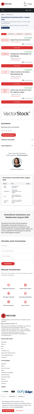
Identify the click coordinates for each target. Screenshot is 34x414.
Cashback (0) (28, 34)
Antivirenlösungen (5, 377)
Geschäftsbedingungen (7, 355)
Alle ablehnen (19, 410)
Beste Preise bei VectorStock (20, 40)
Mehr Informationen (15, 42)
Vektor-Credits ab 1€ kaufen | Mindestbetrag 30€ (20, 73)
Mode (2, 370)
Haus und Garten (5, 368)
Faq (2, 348)
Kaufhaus (3, 383)
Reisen (3, 366)
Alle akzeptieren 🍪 (8, 410)
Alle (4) (4, 34)
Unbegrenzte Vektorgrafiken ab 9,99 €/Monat (20, 55)
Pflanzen (3, 379)
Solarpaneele (4, 381)
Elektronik (3, 363)
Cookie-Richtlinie (18, 407)
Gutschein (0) (10, 34)
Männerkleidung (5, 374)
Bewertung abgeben (8, 135)
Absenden (7, 263)
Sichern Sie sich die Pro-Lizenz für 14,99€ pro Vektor (20, 91)
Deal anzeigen (17, 47)
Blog (2, 346)
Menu (27, 10)
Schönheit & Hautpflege (7, 372)
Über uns (3, 344)
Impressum (4, 357)
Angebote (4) (19, 34)
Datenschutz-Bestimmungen (8, 353)
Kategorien (4, 342)
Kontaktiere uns (5, 350)
